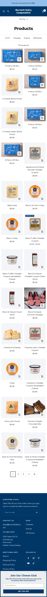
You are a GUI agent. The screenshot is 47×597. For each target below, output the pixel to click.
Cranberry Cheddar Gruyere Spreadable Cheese (35, 385)
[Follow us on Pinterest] (38, 558)
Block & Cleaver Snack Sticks (12, 313)
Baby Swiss (12, 205)
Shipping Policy (9, 560)
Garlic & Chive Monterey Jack (12, 458)
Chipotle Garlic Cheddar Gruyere (35, 348)
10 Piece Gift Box (12, 66)
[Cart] (43, 11)
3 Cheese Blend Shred (12, 99)
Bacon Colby (12, 238)
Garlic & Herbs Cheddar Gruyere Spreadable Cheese (35, 459)
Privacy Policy (8, 569)
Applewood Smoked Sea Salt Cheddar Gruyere (35, 170)
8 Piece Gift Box (12, 160)
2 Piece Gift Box (35, 66)
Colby (12, 383)
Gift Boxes (37, 38)
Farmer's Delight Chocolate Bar (35, 422)
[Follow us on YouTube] (28, 563)
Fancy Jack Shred (12, 421)
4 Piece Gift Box (35, 92)
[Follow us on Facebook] (28, 558)
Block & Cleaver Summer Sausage (35, 313)
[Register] (37, 512)
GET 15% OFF (23, 591)
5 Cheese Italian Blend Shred (12, 133)
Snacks (27, 38)
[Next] (34, 474)
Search (6, 556)
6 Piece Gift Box (35, 124)
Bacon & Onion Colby (35, 205)
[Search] (8, 11)
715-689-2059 (8, 532)
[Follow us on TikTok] (33, 563)
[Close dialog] (45, 572)
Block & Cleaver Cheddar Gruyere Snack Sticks (35, 276)
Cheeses (17, 38)
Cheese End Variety (12, 347)
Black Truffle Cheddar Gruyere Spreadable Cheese (12, 276)
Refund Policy (9, 565)
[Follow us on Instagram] (33, 558)
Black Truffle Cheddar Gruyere (34, 239)
